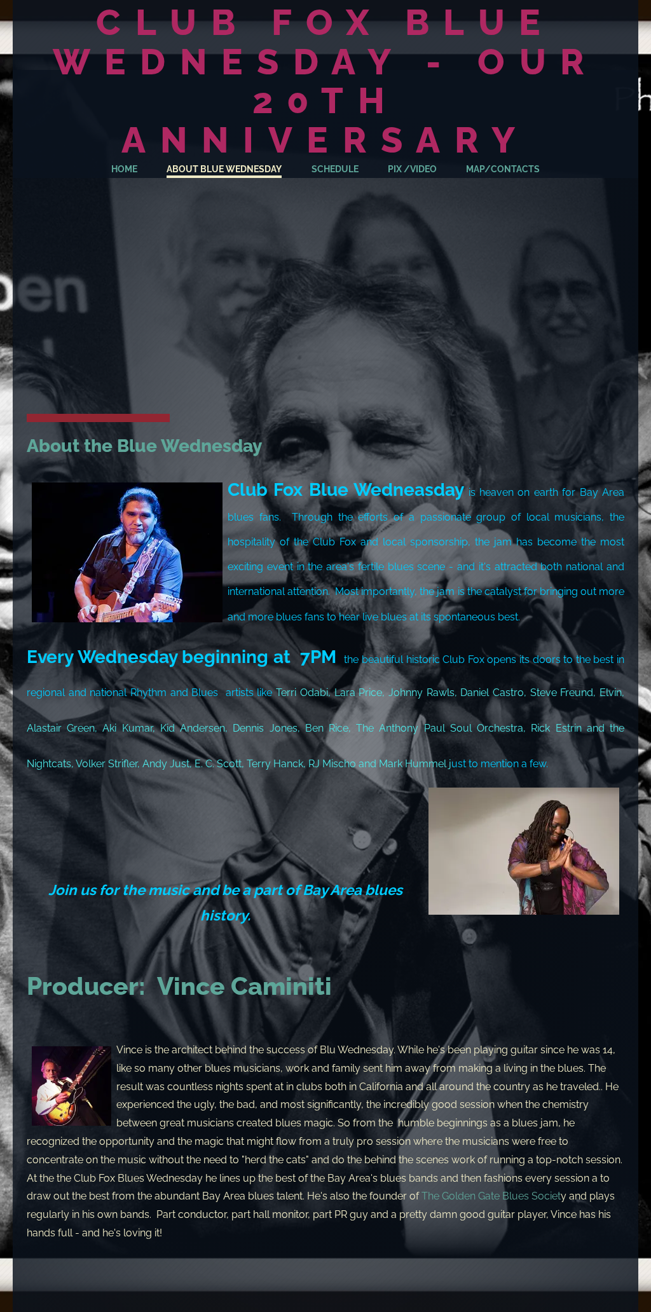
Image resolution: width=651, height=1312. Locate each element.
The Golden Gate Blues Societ (491, 1196)
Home (124, 169)
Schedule (335, 169)
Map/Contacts (503, 169)
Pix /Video (412, 169)
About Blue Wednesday (224, 169)
